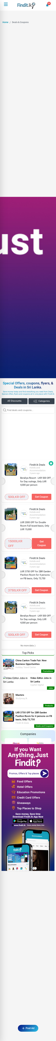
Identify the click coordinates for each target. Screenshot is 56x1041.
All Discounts (14, 400)
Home (5, 22)
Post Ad (30, 1028)
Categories (44, 401)
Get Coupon (41, 496)
